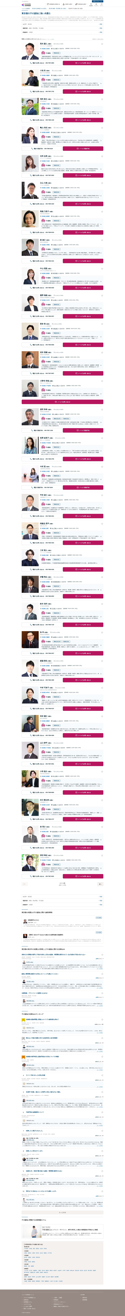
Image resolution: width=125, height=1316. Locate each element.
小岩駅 (56, 414)
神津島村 (38, 1281)
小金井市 (59, 1270)
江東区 (33, 1253)
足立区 (48, 805)
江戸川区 (48, 414)
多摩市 (37, 1272)
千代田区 (48, 385)
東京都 (43, 48)
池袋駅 (55, 721)
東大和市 (90, 1270)
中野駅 (55, 244)
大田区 (48, 500)
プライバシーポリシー (59, 1302)
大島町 (25, 1281)
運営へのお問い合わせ (29, 1308)
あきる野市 (38, 1276)
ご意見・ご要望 (58, 1297)
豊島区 (48, 721)
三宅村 (42, 1281)
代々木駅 (55, 48)
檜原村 (52, 1276)
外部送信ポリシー (58, 1304)
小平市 (63, 1270)
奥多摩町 (57, 1276)
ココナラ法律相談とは (29, 1297)
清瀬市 (48, 75)
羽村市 (33, 1276)
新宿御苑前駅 (56, 581)
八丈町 (51, 1281)
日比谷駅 (56, 747)
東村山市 (72, 1270)
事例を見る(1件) (57, 418)
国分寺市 (77, 1270)
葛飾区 (48, 637)
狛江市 (85, 1270)
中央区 (48, 104)
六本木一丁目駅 (56, 555)
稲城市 (41, 1272)
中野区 (48, 244)
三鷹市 (39, 1270)
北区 (47, 608)
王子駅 (54, 608)
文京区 (48, 328)
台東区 (48, 187)
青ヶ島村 (56, 1281)
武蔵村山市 (32, 1272)
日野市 (67, 1270)
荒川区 (37, 1253)
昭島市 (47, 1270)
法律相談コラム (28, 1302)
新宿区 (48, 132)
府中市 (43, 1270)
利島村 (29, 1281)
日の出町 (48, 1276)
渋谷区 (48, 48)
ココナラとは (27, 1304)
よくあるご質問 (28, 1306)
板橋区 (32, 1266)
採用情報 (84, 1300)
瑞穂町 (43, 1276)
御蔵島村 (47, 1281)
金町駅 (55, 637)
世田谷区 (38, 1257)
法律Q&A (26, 1300)
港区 (47, 528)
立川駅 (55, 300)
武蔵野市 (35, 1270)
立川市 (48, 300)
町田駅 (55, 692)
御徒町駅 (55, 187)
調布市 (51, 1270)
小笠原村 (61, 1281)
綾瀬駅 (55, 805)
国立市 (81, 1270)
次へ (100, 884)
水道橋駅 (55, 357)
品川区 (25, 1257)
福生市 (29, 1276)
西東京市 (46, 1272)
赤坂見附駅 (55, 831)
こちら (52, 39)
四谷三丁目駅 (56, 132)
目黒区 (29, 1257)
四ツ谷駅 (55, 216)
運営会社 (84, 1297)
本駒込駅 (55, 328)
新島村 (33, 1281)
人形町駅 (55, 471)
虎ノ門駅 (56, 385)
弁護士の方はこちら (97, 1)
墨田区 (29, 1253)
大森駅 (55, 500)
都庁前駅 (55, 273)
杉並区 (29, 1261)
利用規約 (56, 1300)
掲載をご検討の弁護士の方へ (61, 1306)
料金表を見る (56, 52)
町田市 (48, 692)
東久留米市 (26, 1272)
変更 (101, 24)
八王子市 (26, 1270)
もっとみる (62, 1212)
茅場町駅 (55, 104)
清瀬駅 (55, 75)
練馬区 (33, 1261)
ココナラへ (25, 1)
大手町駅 (55, 161)
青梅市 (25, 1276)
